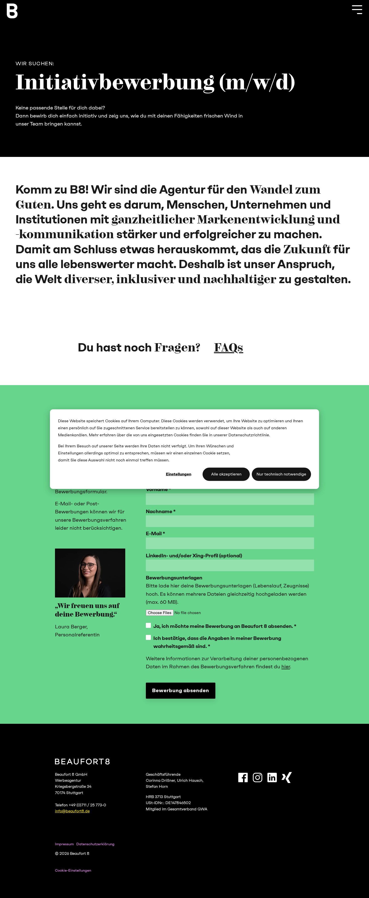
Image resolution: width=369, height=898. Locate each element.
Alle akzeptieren (226, 473)
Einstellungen (178, 473)
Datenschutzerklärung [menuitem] (95, 844)
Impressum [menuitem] (64, 844)
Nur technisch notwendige (281, 473)
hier (285, 667)
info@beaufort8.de (72, 811)
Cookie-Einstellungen (73, 870)
